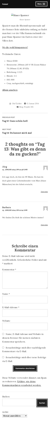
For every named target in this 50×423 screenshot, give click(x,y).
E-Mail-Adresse (10, 307)
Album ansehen (10, 90)
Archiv (5, 412)
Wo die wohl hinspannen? (15, 47)
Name (6, 294)
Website (6, 320)
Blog (21, 107)
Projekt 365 (28, 107)
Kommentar (9, 269)
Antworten (44, 192)
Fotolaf (5, 4)
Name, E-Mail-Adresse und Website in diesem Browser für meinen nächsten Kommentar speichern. (22, 338)
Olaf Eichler (17, 103)
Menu (41, 4)
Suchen (6, 396)
